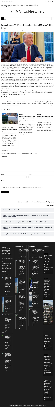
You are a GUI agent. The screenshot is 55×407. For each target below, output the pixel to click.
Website (3, 181)
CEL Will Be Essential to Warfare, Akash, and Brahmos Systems (9, 129)
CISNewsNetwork (27, 11)
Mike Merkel (20, 31)
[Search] (52, 18)
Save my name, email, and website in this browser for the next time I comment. (23, 187)
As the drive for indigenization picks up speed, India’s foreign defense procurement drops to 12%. (8, 301)
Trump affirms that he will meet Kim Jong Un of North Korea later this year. (35, 281)
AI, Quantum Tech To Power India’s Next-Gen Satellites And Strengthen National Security (35, 296)
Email (30, 174)
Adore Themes (42, 405)
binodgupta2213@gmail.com (7, 258)
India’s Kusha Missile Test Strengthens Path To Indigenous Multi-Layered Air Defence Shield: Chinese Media (48, 362)
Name (3, 174)
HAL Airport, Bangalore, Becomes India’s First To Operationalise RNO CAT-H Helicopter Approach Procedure (48, 387)
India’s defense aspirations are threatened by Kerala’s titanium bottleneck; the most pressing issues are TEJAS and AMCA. (22, 265)
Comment (4, 156)
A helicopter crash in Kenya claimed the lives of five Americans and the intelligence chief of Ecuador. (22, 318)
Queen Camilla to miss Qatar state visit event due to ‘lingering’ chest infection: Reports (6, 251)
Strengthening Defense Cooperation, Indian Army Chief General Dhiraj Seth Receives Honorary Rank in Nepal (35, 314)
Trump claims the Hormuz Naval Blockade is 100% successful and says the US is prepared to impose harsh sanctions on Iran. (8, 320)
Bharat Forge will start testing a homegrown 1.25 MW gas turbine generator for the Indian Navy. (47, 286)
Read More (4, 274)
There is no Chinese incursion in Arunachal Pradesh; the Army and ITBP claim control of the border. (47, 311)
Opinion (8, 97)
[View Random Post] (50, 18)
